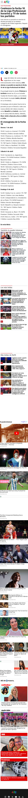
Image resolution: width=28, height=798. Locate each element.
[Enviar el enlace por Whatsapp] (11, 72)
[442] (14, 792)
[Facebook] (9, 797)
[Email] (16, 72)
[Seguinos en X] (12, 797)
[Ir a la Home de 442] (6, 2)
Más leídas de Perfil (8, 355)
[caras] (14, 735)
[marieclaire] (14, 711)
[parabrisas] (14, 760)
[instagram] (5, 797)
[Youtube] (16, 797)
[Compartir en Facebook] (2, 72)
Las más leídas (6, 288)
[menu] (2, 1)
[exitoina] (14, 685)
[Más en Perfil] (9, 681)
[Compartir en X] (6, 72)
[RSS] (19, 797)
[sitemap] (22, 797)
